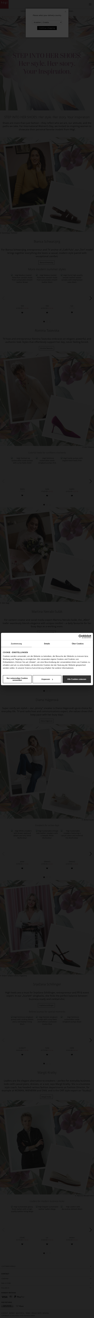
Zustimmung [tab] (16, 643)
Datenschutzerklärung (34, 668)
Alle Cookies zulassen (76, 679)
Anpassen (45, 679)
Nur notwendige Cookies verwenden (17, 679)
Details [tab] (47, 643)
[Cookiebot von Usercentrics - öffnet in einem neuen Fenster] (80, 636)
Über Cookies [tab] (78, 643)
